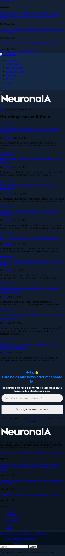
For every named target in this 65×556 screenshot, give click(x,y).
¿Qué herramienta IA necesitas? (21, 538)
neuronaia (18, 544)
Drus (5, 296)
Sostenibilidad (6, 124)
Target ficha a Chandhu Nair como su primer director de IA (30, 43)
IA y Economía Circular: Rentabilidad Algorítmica (29, 238)
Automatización (15, 71)
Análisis (10, 60)
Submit (33, 547)
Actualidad (12, 64)
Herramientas (14, 68)
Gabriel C (8, 137)
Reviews (11, 75)
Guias (9, 79)
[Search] (1, 88)
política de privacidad (38, 418)
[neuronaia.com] (8, 54)
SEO (8, 83)
